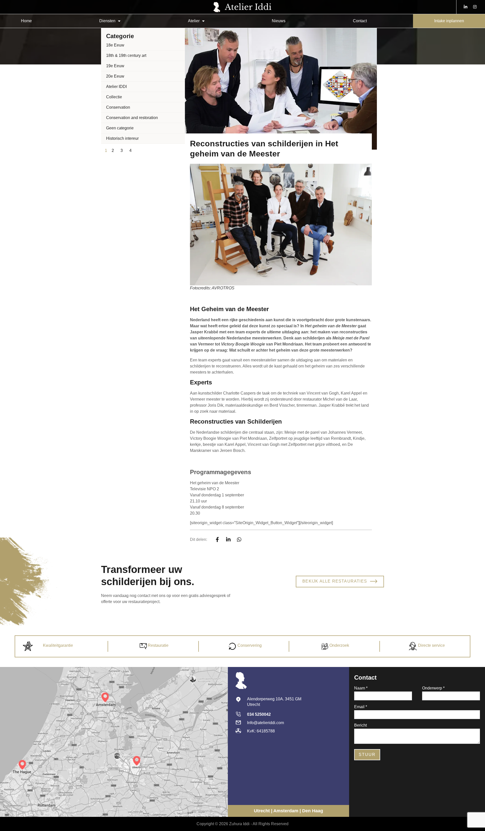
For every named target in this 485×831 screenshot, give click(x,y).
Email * (360, 707)
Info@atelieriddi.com (265, 723)
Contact (360, 21)
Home (26, 21)
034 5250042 (259, 714)
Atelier (194, 21)
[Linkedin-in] (466, 7)
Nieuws (278, 21)
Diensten (107, 21)
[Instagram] (475, 7)
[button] (217, 539)
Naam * (361, 688)
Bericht (360, 725)
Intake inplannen (449, 21)
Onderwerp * (433, 688)
